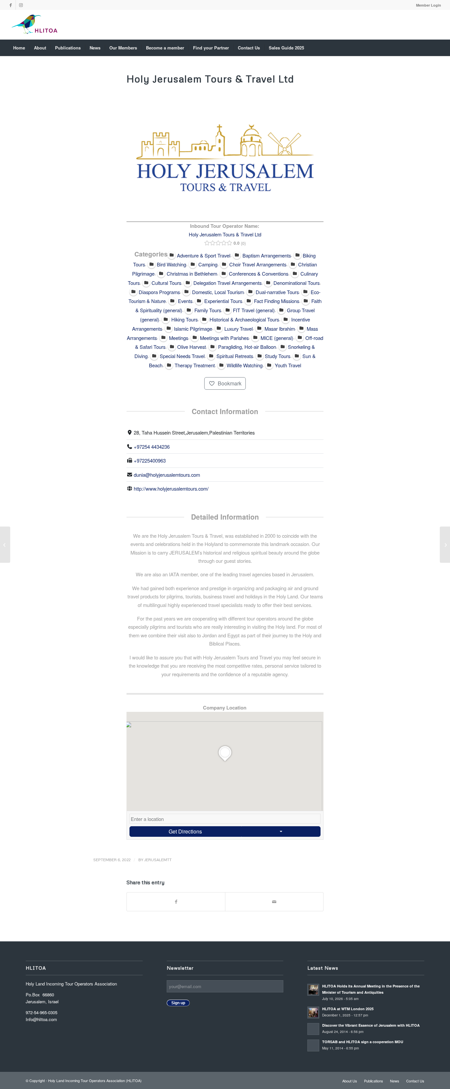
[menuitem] (427, 5)
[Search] (436, 48)
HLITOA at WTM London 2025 (348, 1008)
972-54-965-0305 (41, 1012)
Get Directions (185, 831)
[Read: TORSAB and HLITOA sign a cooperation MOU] (313, 1045)
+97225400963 (150, 460)
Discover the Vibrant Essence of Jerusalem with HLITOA (371, 1025)
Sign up (178, 1003)
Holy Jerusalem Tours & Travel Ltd (225, 234)
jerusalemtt (158, 859)
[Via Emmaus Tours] (5, 545)
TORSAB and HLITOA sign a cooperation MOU (363, 1041)
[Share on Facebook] (176, 901)
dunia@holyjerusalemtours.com (167, 474)
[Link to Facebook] (10, 5)
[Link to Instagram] (21, 5)
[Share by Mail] (274, 901)
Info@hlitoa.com (41, 1019)
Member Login (428, 5)
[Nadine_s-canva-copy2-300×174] (34, 25)
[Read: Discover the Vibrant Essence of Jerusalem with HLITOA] (313, 1029)
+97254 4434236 (152, 446)
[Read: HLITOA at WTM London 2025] (313, 1012)
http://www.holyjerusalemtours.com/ (171, 488)
